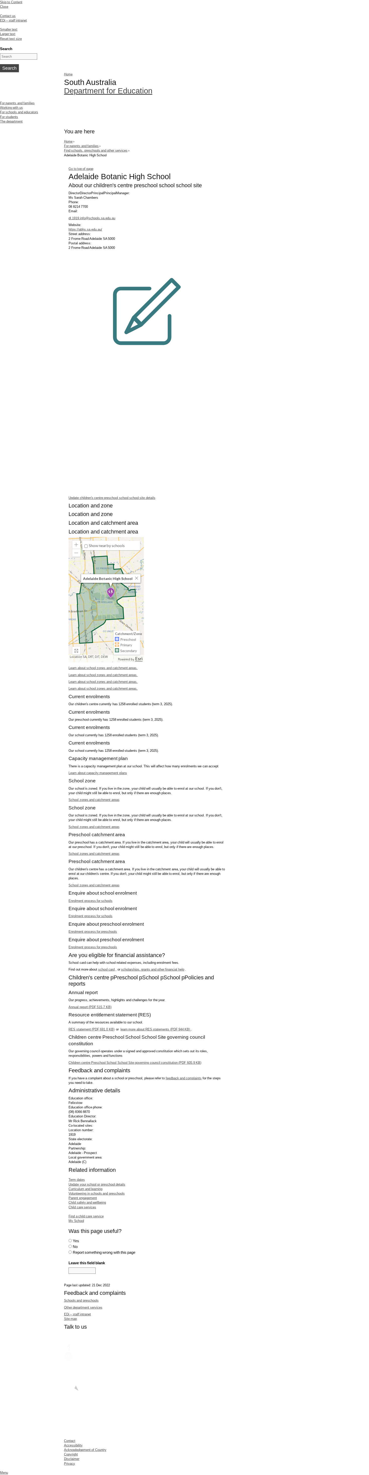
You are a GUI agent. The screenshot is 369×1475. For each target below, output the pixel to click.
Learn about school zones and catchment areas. (103, 668)
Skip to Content (11, 2)
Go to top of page (81, 169)
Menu (4, 1472)
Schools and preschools (81, 1300)
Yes (76, 1241)
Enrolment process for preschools (93, 931)
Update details (112, 497)
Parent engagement (83, 1198)
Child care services (82, 1207)
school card (106, 969)
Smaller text (8, 29)
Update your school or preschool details (97, 1184)
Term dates (77, 1180)
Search (6, 49)
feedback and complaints (184, 1078)
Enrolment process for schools (90, 901)
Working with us (11, 108)
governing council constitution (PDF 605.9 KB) (135, 1063)
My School (76, 1221)
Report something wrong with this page (104, 1252)
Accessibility (73, 1445)
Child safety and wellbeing (87, 1202)
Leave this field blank (87, 1263)
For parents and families (17, 103)
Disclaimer (71, 1459)
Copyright (71, 1454)
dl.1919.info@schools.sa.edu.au (92, 218)
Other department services (83, 1307)
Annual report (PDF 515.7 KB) (90, 1007)
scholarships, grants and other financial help (152, 969)
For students (9, 117)
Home (68, 74)
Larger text (7, 34)
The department (11, 121)
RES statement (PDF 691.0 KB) (91, 1029)
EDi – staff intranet (13, 20)
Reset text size (11, 39)
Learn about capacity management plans (98, 773)
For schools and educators (19, 112)
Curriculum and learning (85, 1189)
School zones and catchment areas (94, 800)
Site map (70, 1319)
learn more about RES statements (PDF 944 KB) (155, 1029)
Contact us (8, 16)
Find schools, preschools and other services (96, 150)
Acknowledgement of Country (85, 1450)
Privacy (69, 1463)
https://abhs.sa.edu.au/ (85, 229)
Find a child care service (86, 1216)
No (75, 1246)
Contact (69, 1441)
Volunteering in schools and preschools (97, 1193)
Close (4, 7)
